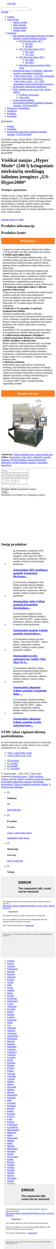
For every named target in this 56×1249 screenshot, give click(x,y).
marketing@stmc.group (18, 838)
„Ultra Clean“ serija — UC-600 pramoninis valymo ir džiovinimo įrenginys (33, 77)
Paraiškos (11, 113)
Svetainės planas (19, 776)
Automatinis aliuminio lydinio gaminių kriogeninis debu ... (30, 690)
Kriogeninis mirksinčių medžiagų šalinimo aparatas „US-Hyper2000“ (33, 104)
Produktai (11, 33)
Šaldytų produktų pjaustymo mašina (31, 784)
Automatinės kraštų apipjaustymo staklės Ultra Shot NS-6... (29, 659)
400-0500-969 (14, 810)
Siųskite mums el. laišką (12, 219)
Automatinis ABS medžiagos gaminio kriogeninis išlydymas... (30, 573)
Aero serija (24, 97)
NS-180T (29, 60)
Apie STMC (13, 19)
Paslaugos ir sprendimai (18, 108)
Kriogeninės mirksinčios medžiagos (30, 86)
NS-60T (29, 43)
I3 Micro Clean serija (29, 94)
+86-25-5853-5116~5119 (19, 755)
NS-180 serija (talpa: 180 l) (32, 57)
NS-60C (29, 46)
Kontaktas (12, 116)
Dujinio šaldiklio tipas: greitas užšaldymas (33, 454)
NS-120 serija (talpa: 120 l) (32, 49)
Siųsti (4, 492)
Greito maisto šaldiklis (23, 100)
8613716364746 (15, 861)
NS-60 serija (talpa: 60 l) (30, 41)
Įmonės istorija (20, 27)
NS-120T (29, 52)
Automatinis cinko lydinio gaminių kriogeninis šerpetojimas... (29, 604)
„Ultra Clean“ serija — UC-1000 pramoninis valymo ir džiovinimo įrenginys (33, 82)
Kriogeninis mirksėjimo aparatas (16, 781)
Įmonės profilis (20, 22)
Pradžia (10, 17)
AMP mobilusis (36, 776)
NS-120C (29, 54)
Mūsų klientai (19, 25)
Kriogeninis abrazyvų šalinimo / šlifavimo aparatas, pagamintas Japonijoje (32, 72)
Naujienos (12, 111)
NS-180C (29, 62)
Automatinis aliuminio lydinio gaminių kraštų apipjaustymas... (27, 722)
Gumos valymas (8, 779)
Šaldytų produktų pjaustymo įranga (34, 779)
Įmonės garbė (19, 30)
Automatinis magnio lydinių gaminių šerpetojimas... (30, 632)
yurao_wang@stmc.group (19, 753)
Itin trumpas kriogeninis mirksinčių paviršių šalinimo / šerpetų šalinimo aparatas (33, 37)
